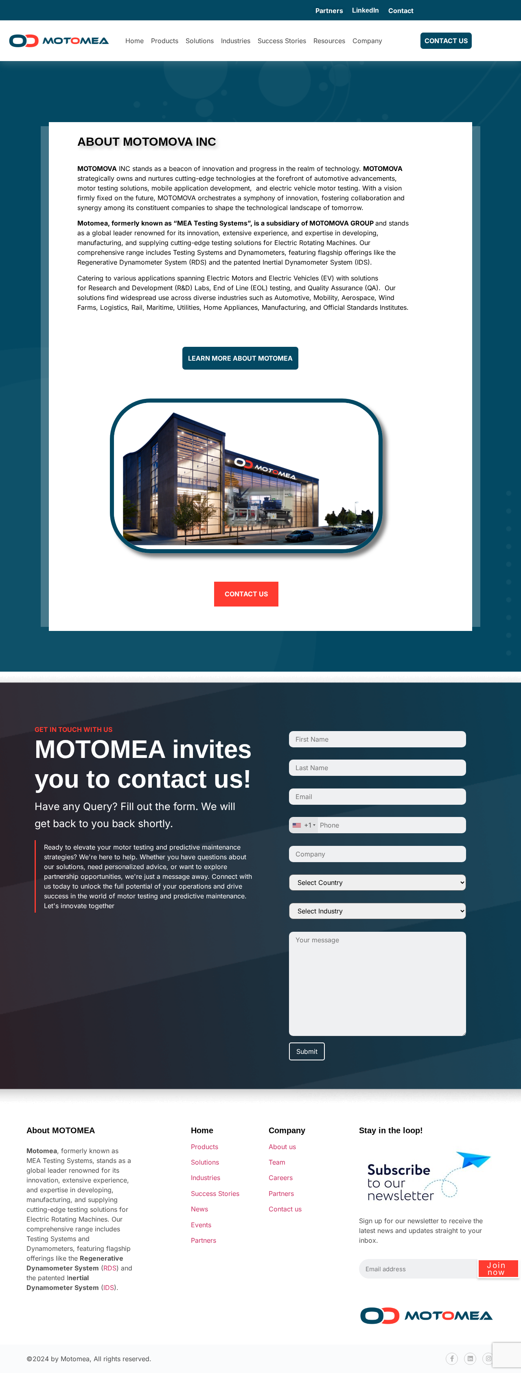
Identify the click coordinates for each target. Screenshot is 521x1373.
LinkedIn (365, 10)
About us (282, 1147)
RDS (109, 1268)
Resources (329, 41)
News (199, 1209)
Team (277, 1162)
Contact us (285, 1209)
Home (134, 41)
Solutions (200, 41)
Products (164, 41)
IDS (108, 1287)
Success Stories (282, 41)
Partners (329, 11)
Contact (401, 11)
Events (201, 1225)
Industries (235, 41)
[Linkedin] (470, 1359)
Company (367, 41)
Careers (281, 1178)
